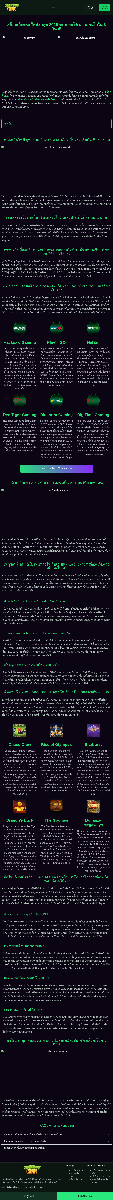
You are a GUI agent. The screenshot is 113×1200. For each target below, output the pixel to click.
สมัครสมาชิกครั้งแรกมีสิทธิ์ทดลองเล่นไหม (24, 1148)
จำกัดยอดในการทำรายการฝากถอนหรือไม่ (24, 1141)
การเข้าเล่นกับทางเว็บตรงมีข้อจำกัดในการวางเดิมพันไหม (32, 1134)
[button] (53, 6)
